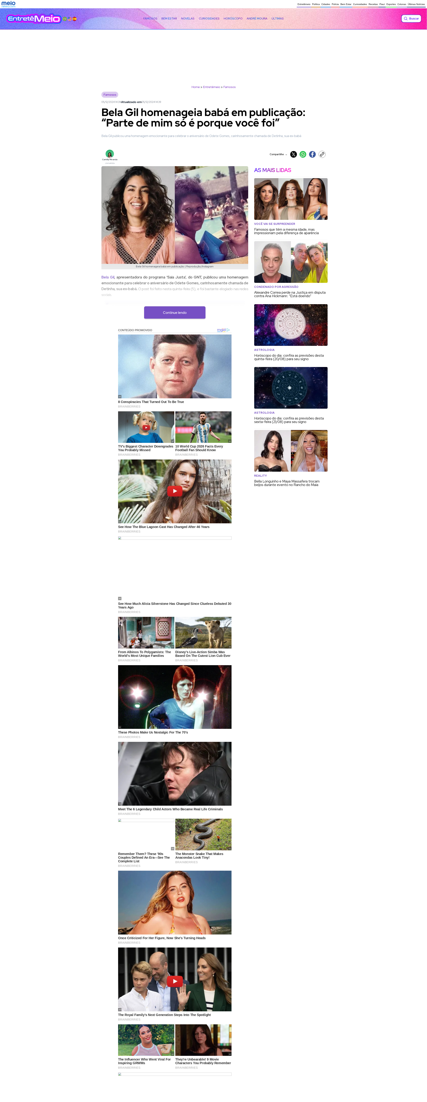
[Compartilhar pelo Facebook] (312, 154)
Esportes (391, 4)
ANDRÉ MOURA (257, 18)
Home (195, 87)
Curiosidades (360, 4)
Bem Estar (345, 4)
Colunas (401, 4)
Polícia (335, 4)
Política (316, 4)
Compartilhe (278, 154)
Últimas (278, 18)
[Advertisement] (213, 54)
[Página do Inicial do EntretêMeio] (34, 18)
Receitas (373, 4)
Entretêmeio (304, 4)
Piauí (382, 4)
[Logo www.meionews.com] (8, 4)
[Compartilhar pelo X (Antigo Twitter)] (293, 154)
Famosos (150, 18)
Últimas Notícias (416, 4)
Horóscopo (233, 18)
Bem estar (169, 18)
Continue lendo (175, 312)
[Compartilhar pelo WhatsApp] (303, 154)
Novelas (187, 18)
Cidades (325, 4)
